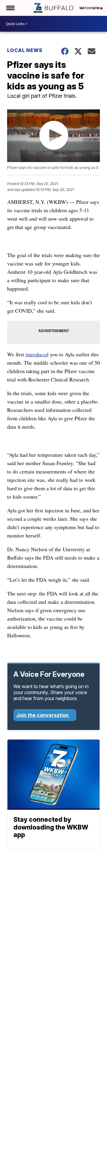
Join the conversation (43, 715)
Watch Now (89, 8)
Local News (25, 50)
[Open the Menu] (9, 7)
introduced (37, 354)
